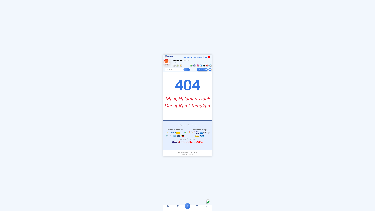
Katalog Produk (182, 125)
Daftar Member (202, 69)
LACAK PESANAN (198, 57)
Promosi (194, 125)
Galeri (189, 125)
